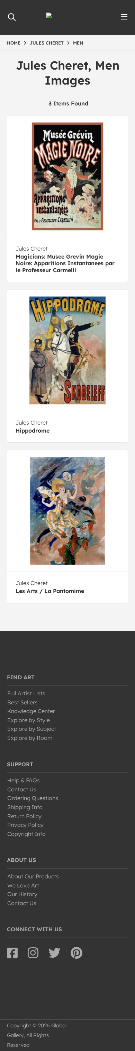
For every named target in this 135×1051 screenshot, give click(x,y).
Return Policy (24, 816)
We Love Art (23, 885)
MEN (78, 43)
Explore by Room (30, 737)
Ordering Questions (32, 798)
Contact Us (21, 789)
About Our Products (33, 876)
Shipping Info (25, 807)
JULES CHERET (47, 43)
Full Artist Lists (26, 693)
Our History (22, 894)
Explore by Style (28, 720)
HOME (13, 43)
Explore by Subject (31, 728)
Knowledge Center (31, 711)
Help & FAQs (23, 780)
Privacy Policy (25, 824)
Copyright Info (26, 833)
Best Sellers (22, 702)
